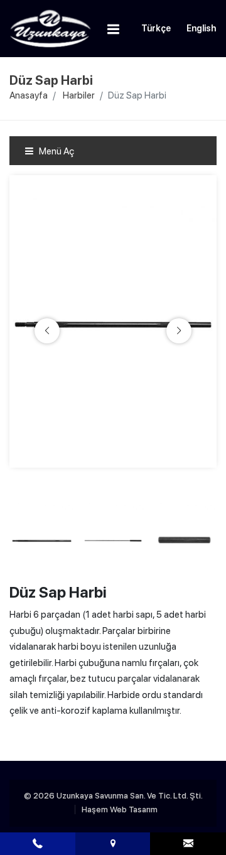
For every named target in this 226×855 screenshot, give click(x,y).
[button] (178, 330)
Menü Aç (55, 151)
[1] (113, 28)
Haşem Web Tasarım (120, 809)
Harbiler (79, 95)
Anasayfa (28, 95)
